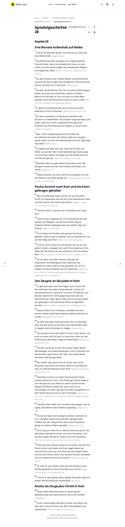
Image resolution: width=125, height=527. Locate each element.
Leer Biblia (72, 4)
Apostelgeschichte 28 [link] (62, 21)
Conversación (60, 4)
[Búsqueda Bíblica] (102, 4)
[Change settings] (94, 32)
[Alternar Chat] (89, 32)
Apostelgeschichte (42, 21)
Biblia (45, 18)
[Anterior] (5, 263)
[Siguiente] (120, 263)
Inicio (50, 4)
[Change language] (107, 4)
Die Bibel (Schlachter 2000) (63, 18)
